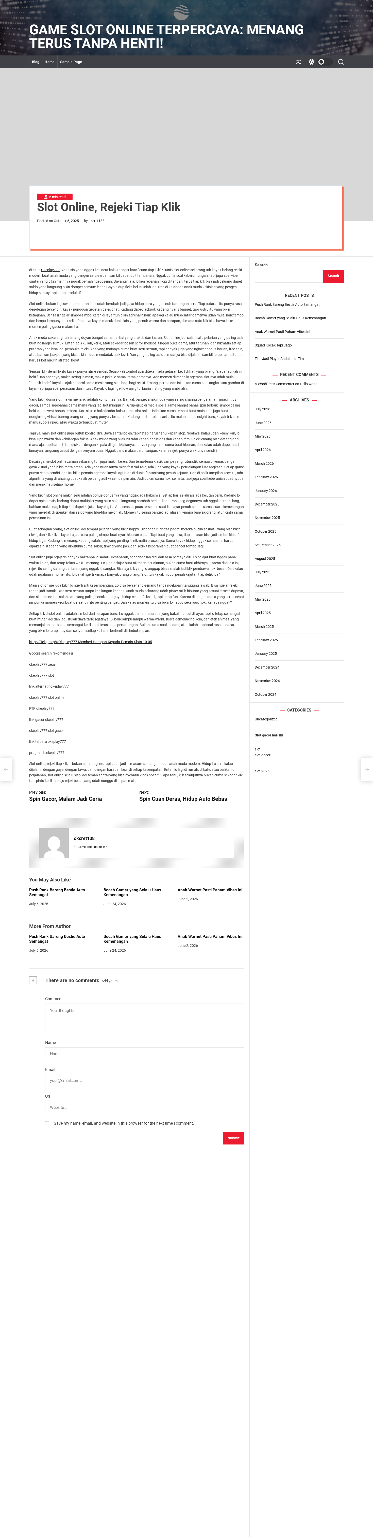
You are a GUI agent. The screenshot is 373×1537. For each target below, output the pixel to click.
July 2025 (262, 572)
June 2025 (263, 586)
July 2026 (262, 409)
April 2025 (263, 613)
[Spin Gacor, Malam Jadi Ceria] (6, 769)
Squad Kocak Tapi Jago (273, 345)
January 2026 (266, 491)
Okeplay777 (50, 270)
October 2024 (265, 694)
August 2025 (265, 559)
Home (49, 62)
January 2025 (266, 653)
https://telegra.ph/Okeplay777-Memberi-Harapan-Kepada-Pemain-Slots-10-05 (90, 642)
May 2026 (262, 436)
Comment (54, 998)
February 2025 (266, 640)
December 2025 (267, 504)
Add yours (109, 981)
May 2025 (262, 599)
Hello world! (309, 384)
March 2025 (264, 627)
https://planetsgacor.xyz (90, 847)
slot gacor (262, 755)
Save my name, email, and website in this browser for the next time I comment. (124, 1123)
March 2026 (264, 463)
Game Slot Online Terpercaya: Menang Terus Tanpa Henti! (166, 36)
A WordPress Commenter (274, 384)
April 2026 (263, 450)
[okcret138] (54, 843)
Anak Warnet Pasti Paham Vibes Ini (210, 890)
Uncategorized (266, 719)
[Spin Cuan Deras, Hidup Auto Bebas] (367, 769)
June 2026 (263, 423)
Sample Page (71, 62)
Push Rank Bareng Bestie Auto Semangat (57, 939)
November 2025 (267, 518)
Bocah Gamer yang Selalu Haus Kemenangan (132, 939)
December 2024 (267, 667)
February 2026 (266, 477)
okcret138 (97, 221)
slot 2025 (262, 771)
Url (47, 1096)
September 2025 (268, 545)
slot (258, 749)
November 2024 (267, 681)
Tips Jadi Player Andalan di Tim (279, 359)
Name (50, 1042)
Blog (35, 62)
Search (261, 265)
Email (50, 1069)
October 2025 (265, 531)
